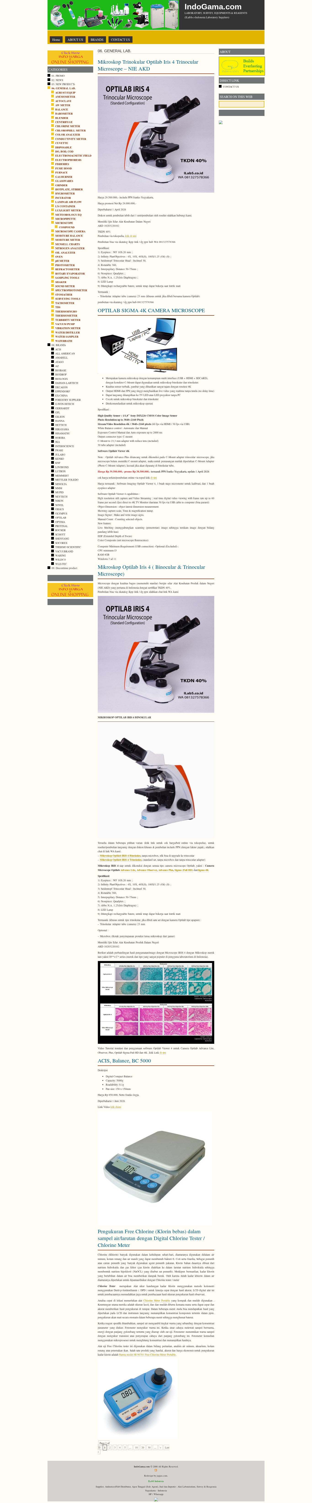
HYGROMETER (65, 193)
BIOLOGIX (61, 378)
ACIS (58, 349)
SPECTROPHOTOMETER (71, 290)
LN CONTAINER (65, 206)
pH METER (62, 261)
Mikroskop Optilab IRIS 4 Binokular (120, 856)
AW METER (62, 105)
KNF (57, 462)
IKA (57, 441)
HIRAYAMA (62, 429)
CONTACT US (120, 39)
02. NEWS (57, 80)
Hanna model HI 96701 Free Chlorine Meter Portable (147, 1354)
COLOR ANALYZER (67, 134)
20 (142, 1447)
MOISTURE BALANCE (69, 236)
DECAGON (61, 387)
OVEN (59, 257)
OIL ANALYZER (65, 252)
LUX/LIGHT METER (68, 210)
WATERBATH (63, 341)
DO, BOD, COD (64, 151)
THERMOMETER (66, 315)
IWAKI (59, 450)
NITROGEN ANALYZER (70, 248)
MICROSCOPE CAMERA (70, 231)
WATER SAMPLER (66, 336)
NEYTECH (61, 496)
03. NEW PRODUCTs (63, 84)
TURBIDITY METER (67, 320)
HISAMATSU (62, 433)
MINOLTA (61, 484)
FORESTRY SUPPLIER (68, 399)
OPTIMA (60, 522)
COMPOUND (66, 227)
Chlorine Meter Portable (156, 1300)
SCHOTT (60, 534)
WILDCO (60, 559)
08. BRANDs (59, 345)
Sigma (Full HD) (184, 870)
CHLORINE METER (67, 126)
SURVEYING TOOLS (67, 299)
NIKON (59, 500)
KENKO (59, 458)
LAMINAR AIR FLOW (68, 202)
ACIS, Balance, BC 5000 (124, 1060)
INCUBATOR (63, 198)
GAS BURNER (63, 177)
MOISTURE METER (67, 240)
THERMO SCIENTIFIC (68, 547)
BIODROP (60, 374)
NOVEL (59, 505)
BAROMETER (64, 113)
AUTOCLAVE (63, 101)
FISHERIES (62, 164)
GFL (57, 412)
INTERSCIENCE (64, 446)
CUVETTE (61, 143)
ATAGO (59, 362)
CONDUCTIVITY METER (70, 139)
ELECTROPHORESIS (68, 160)
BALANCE (61, 109)
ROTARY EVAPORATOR (70, 273)
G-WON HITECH (64, 404)
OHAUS (59, 509)
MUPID (59, 492)
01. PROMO (58, 75)
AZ (57, 366)
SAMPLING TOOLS (67, 278)
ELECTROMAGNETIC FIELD (73, 155)
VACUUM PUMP (65, 324)
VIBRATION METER (67, 328)
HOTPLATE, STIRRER (69, 189)
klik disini (116, 1107)
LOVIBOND (62, 467)
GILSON (60, 416)
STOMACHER (63, 294)
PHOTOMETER (65, 265)
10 (136, 1447)
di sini (154, 477)
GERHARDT (62, 408)
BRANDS (97, 39)
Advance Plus (165, 870)
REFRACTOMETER (67, 269)
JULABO (60, 454)
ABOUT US (75, 39)
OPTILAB (60, 517)
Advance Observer (147, 870)
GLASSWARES (64, 181)
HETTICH (60, 425)
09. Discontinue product (64, 568)
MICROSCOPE (64, 223)
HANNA (59, 420)
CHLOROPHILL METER (70, 130)
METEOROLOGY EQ (68, 215)
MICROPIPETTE (65, 219)
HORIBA (60, 437)
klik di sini (130, 236)
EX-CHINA (61, 395)
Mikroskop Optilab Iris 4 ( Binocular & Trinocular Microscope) (151, 570)
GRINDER (61, 185)
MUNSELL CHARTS (67, 244)
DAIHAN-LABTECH (66, 383)
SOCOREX (61, 543)
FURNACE (61, 172)
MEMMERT (62, 475)
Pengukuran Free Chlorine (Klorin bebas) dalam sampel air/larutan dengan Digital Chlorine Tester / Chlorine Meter (151, 1238)
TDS (57, 307)
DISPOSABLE (63, 147)
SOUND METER (65, 286)
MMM (58, 488)
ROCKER (60, 530)
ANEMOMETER (65, 97)
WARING (60, 555)
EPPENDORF (62, 391)
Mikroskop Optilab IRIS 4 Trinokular (120, 860)
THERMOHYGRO (66, 311)
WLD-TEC (61, 564)
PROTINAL (61, 526)
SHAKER (60, 282)
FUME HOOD (63, 168)
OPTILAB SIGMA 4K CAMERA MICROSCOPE (151, 310)
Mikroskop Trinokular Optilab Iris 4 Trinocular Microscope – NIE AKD (148, 65)
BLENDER (61, 118)
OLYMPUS (61, 513)
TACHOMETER (64, 303)
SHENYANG (62, 538)
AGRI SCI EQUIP (65, 92)
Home (56, 39)
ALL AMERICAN (65, 353)
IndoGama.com (213, 6)
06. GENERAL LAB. (64, 88)
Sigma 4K (203, 870)
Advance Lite (127, 870)
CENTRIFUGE (64, 122)
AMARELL (61, 357)
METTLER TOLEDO (66, 479)
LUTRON (60, 471)
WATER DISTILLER (67, 332)
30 (149, 1447)
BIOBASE (60, 370)
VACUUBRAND (64, 551)
